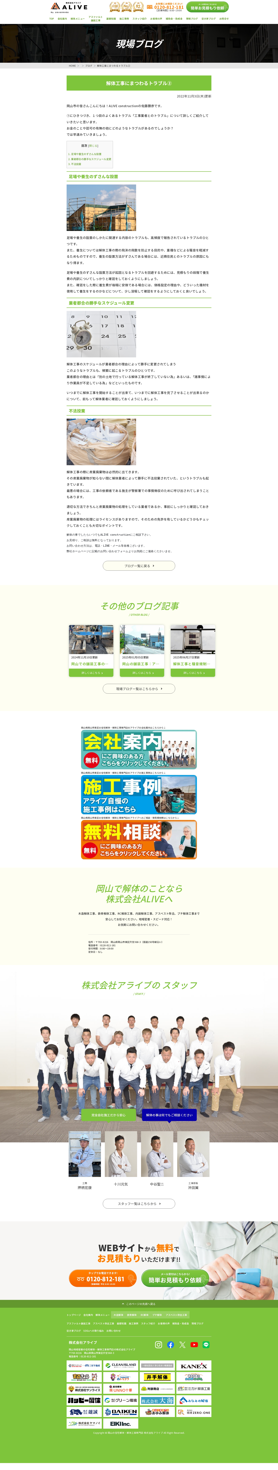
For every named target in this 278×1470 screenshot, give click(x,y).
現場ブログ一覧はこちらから (137, 688)
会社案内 (62, 18)
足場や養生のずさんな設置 (84, 154)
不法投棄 (74, 164)
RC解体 (145, 1315)
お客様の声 (156, 18)
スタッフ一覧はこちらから (137, 1203)
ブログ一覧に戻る (137, 565)
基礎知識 (111, 18)
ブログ (88, 65)
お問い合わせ (113, 1330)
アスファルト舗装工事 (95, 18)
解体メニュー (78, 18)
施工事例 (124, 18)
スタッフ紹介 (139, 18)
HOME (72, 65)
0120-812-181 (169, 7)
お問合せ (224, 18)
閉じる (93, 145)
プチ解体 (157, 1315)
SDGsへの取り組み (93, 1330)
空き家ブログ (209, 18)
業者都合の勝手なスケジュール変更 (89, 159)
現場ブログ (192, 18)
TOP (51, 18)
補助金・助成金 (174, 18)
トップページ (74, 1315)
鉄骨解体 (132, 1315)
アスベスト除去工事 (176, 1315)
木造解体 (118, 1315)
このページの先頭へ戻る (141, 1304)
